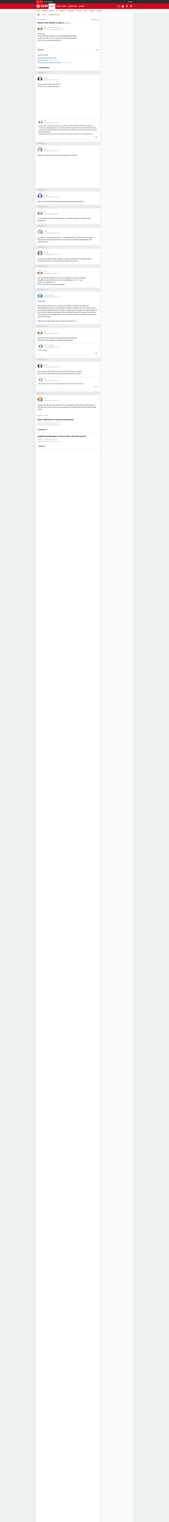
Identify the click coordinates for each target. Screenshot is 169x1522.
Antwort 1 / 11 (43, 72)
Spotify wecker (43, 60)
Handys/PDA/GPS (54, 14)
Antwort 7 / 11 (43, 266)
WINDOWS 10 (63, 11)
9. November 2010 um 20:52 (51, 214)
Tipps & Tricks (61, 6)
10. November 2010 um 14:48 (51, 333)
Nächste (93, 19)
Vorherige (42, 19)
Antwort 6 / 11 (43, 247)
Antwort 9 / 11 (43, 326)
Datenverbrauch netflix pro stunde (49, 62)
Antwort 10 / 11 (43, 359)
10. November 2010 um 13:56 (51, 297)
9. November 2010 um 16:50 (51, 197)
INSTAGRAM (71, 11)
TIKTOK (85, 11)
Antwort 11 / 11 (43, 393)
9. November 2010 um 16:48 (51, 151)
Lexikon (81, 6)
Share (42, 50)
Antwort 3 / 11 (43, 190)
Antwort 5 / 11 (43, 226)
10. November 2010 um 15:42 (52, 347)
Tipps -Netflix (66, 62)
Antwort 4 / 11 (43, 206)
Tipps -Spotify (54, 60)
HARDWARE (99, 11)
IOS (57, 11)
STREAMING (45, 11)
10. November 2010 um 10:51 (51, 254)
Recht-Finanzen (48, 2)
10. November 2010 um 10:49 (51, 233)
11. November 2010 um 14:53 (51, 367)
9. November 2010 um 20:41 (51, 123)
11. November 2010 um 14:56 (57, 29)
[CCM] (42, 6)
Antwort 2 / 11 (43, 143)
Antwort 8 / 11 (43, 289)
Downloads (72, 6)
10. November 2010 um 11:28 (51, 273)
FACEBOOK (91, 11)
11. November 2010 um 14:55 (51, 400)
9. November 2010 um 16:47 (51, 79)
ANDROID (52, 11)
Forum (52, 6)
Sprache (130, 2)
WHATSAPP (78, 11)
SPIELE (38, 11)
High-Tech (39, 2)
